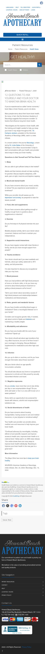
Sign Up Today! (24, 10)
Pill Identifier (25, 7)
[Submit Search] (39, 65)
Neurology (30, 142)
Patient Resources (21, 49)
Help (17, 7)
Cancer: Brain (7, 520)
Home (10, 49)
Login (33, 10)
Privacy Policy (6, 595)
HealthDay (16, 496)
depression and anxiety (13, 197)
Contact (4, 585)
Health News (12, 70)
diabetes (29, 319)
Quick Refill (36, 7)
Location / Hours (11, 10)
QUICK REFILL (22, 34)
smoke (12, 386)
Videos (25, 70)
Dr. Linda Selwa (15, 145)
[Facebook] (41, 3)
